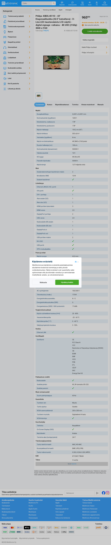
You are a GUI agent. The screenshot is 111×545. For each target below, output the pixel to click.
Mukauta (43, 282)
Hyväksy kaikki (67, 282)
